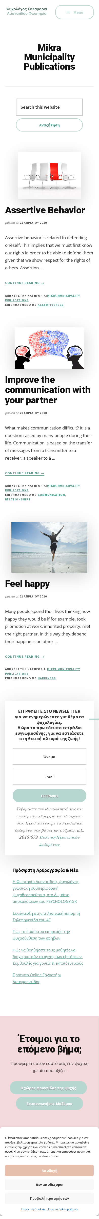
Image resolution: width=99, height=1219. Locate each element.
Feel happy (27, 583)
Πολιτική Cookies (33, 1209)
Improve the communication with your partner (48, 390)
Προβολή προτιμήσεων (49, 1198)
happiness (47, 678)
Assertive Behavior (45, 210)
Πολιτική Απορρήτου (62, 1209)
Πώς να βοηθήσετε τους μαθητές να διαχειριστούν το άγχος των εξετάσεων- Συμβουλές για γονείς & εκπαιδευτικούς (48, 956)
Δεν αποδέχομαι (49, 1184)
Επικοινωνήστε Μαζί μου (49, 1103)
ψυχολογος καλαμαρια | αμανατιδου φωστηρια (27, 15)
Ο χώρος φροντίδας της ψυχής (48, 1087)
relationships (17, 499)
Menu (78, 12)
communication (51, 495)
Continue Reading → (25, 283)
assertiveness (51, 305)
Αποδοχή (49, 1170)
